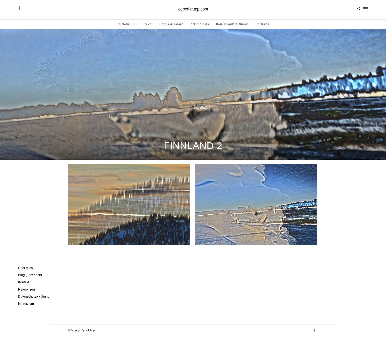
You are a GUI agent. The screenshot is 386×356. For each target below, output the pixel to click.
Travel (148, 24)
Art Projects (200, 24)
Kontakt (23, 282)
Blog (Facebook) (30, 275)
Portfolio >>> (126, 24)
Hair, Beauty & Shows (232, 24)
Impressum (26, 303)
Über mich (25, 268)
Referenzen (26, 289)
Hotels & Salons (171, 24)
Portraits (262, 24)
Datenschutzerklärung (33, 296)
